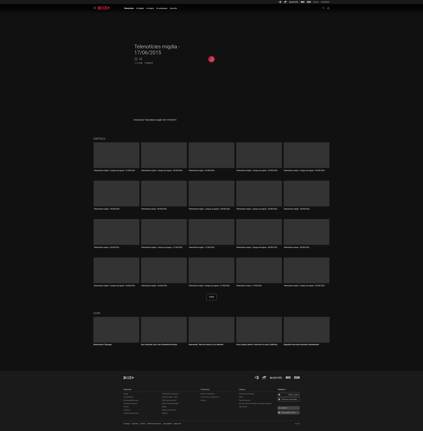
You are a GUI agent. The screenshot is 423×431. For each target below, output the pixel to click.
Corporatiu (325, 2)
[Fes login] (328, 8)
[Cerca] (324, 8)
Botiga (315, 2)
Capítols (99, 138)
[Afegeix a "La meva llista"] (136, 59)
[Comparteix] (140, 59)
